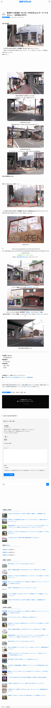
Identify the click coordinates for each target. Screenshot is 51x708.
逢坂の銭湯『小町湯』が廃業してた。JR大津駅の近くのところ (23, 659)
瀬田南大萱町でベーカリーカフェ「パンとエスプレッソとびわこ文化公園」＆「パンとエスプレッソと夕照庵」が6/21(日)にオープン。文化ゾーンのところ (28, 526)
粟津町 (13, 392)
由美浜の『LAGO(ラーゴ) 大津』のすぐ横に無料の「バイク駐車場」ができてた (27, 695)
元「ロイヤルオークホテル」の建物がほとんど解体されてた (22, 617)
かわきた (29, 287)
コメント (6, 448)
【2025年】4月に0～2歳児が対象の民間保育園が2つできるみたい (23, 537)
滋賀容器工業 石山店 (22, 257)
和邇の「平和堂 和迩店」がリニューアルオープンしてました (22, 588)
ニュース (8, 17)
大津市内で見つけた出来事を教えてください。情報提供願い (18, 377)
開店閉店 (3, 17)
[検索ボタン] (49, 1)
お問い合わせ (26, 386)
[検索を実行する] (47, 484)
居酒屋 (21, 392)
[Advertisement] (25, 497)
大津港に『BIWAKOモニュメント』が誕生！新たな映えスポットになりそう (26, 683)
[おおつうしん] (25, 1)
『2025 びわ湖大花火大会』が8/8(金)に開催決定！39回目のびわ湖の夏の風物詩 (27, 677)
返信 (5, 439)
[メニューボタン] (1, 1)
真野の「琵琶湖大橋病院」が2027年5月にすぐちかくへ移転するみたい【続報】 (27, 569)
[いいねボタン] (6, 437)
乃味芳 (27, 312)
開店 (25, 392)
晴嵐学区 (17, 392)
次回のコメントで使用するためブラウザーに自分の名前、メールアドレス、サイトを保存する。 (25, 470)
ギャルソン (39, 314)
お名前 (5, 465)
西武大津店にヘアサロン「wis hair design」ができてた (21, 563)
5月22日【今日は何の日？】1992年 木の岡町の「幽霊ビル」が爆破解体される (26, 513)
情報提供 (5, 549)
